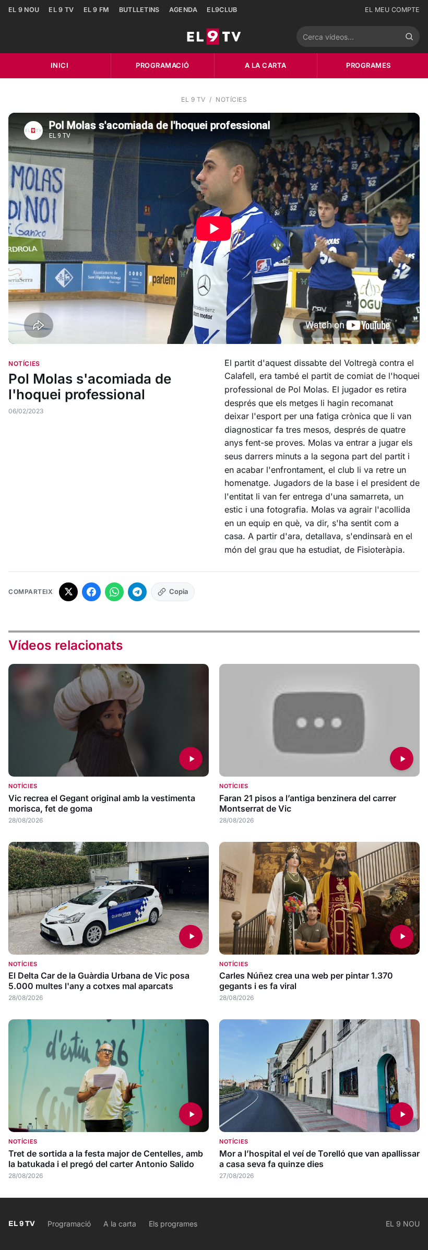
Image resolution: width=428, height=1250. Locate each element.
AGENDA (183, 10)
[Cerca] (409, 36)
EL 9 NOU (23, 10)
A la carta (266, 65)
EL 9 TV (61, 10)
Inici (60, 65)
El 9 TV (193, 99)
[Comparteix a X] (68, 591)
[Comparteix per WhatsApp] (114, 591)
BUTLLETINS (139, 10)
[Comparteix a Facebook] (91, 591)
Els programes (173, 1223)
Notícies (231, 99)
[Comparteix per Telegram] (137, 591)
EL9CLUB (222, 10)
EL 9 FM (97, 10)
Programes (368, 65)
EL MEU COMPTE (392, 10)
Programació (162, 65)
